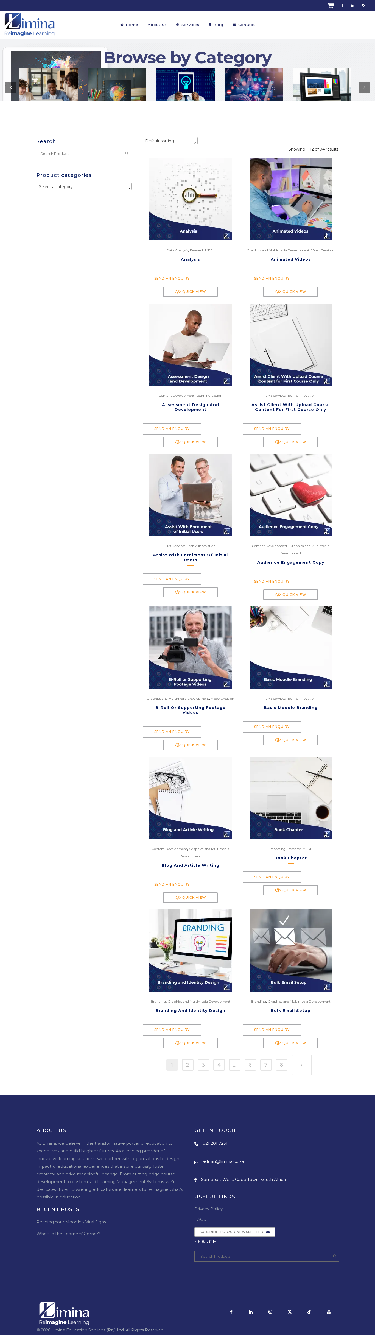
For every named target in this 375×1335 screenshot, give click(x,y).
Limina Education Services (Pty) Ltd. (88, 1330)
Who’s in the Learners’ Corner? (68, 1233)
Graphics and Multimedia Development (278, 250)
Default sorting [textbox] (159, 140)
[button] (190, 292)
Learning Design (209, 395)
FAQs (200, 1219)
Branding (158, 1001)
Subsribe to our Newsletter (232, 1232)
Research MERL (202, 250)
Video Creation (322, 250)
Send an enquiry (172, 278)
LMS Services (275, 395)
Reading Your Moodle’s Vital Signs (71, 1222)
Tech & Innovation (301, 395)
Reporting (277, 849)
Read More (330, 26)
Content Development (176, 395)
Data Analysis (177, 250)
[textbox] (84, 187)
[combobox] (84, 186)
